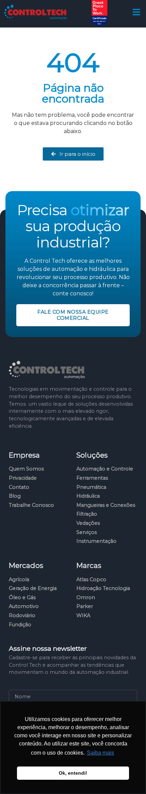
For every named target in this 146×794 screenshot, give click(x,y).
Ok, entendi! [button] (73, 773)
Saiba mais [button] (100, 753)
